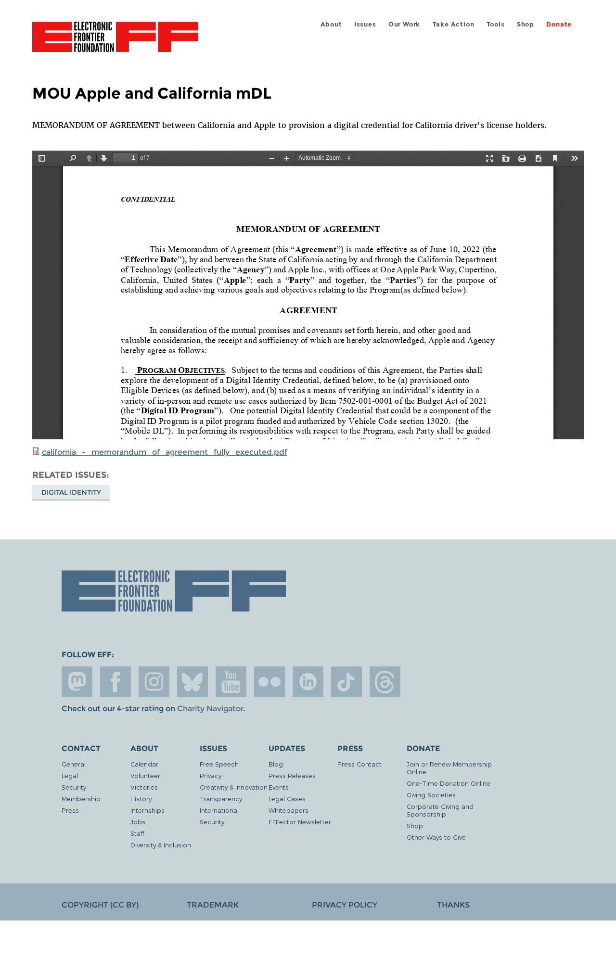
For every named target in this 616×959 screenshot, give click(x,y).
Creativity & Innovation (234, 787)
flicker (269, 681)
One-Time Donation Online (448, 783)
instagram (154, 681)
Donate (559, 24)
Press (70, 810)
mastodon (77, 681)
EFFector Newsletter (300, 821)
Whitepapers (288, 810)
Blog (276, 763)
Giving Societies (431, 794)
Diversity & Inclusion (160, 844)
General (74, 763)
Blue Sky (192, 681)
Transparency (221, 798)
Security (74, 787)
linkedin (308, 681)
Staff (137, 833)
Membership (81, 798)
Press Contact (359, 763)
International (219, 810)
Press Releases (292, 775)
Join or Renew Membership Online (449, 767)
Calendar (144, 763)
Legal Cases (287, 798)
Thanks (453, 904)
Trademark (213, 904)
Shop (525, 24)
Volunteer (145, 775)
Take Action (454, 24)
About (331, 24)
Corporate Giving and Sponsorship (440, 810)
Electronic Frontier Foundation (115, 42)
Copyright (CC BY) (100, 904)
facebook (115, 681)
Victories (144, 787)
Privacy (210, 775)
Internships (147, 810)
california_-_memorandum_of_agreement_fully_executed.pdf (164, 452)
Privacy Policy (344, 904)
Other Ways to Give (436, 837)
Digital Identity (71, 492)
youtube (231, 681)
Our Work (404, 24)
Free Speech (219, 763)
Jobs (137, 821)
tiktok (346, 681)
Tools (496, 24)
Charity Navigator (210, 708)
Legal (70, 775)
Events (279, 787)
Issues (365, 24)
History (141, 798)
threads (385, 681)
